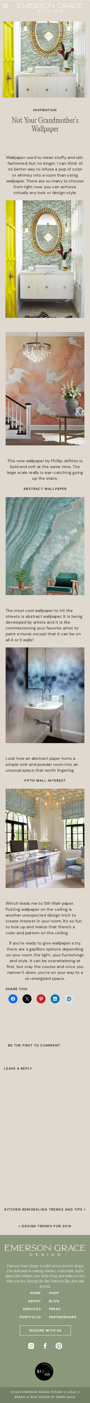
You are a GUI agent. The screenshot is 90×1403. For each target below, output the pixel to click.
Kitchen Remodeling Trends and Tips (43, 1209)
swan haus (65, 1397)
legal (72, 1392)
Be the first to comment (34, 1045)
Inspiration (45, 110)
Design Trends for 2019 (46, 1226)
